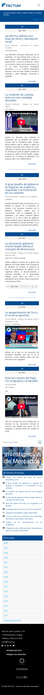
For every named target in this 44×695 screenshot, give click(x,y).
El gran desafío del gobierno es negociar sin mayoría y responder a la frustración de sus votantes (22, 188)
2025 (6, 548)
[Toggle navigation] (39, 5)
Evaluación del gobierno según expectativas (22, 513)
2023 (6, 557)
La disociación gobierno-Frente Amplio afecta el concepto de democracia (19, 246)
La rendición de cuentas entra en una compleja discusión (19, 97)
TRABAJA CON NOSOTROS (16, 654)
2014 (6, 601)
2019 (6, 577)
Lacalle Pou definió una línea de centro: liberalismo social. (21, 38)
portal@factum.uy (8, 642)
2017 (6, 586)
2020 (6, 572)
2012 (6, 610)
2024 (6, 553)
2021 (6, 567)
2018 (6, 582)
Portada (36, 19)
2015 (6, 596)
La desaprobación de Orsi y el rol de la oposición (21, 314)
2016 (6, 591)
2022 (6, 562)
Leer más (32, 81)
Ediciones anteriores (12, 620)
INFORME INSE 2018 (13, 650)
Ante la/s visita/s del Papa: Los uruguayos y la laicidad (21, 379)
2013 (6, 606)
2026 (6, 543)
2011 (6, 615)
